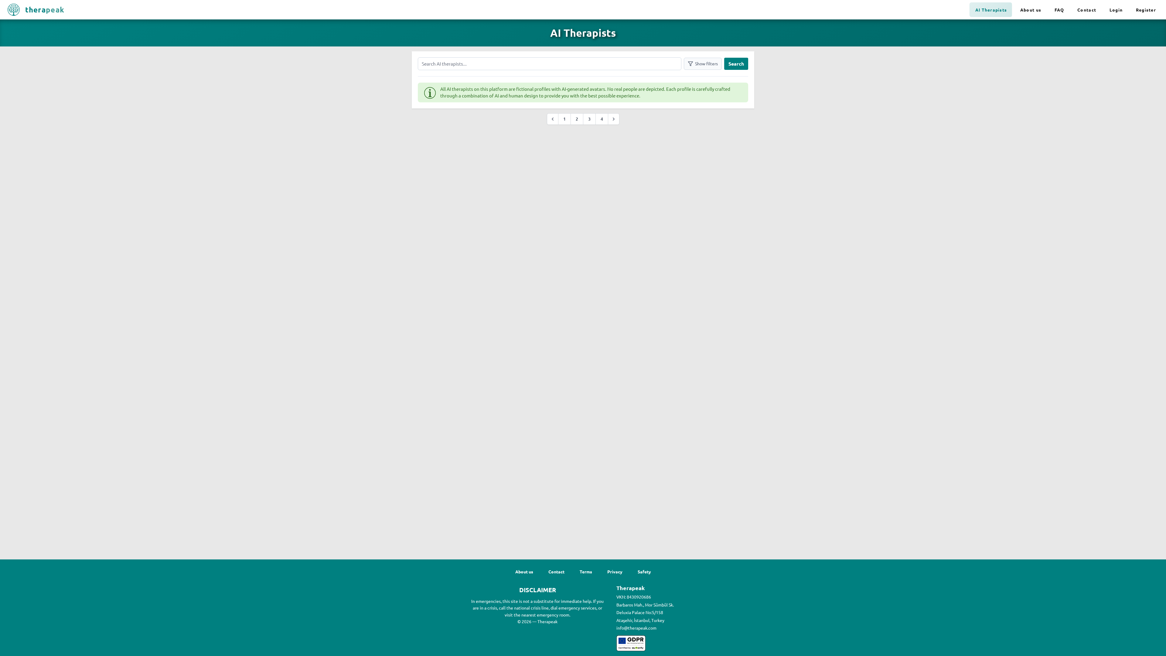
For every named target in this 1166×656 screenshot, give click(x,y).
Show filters (706, 63)
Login (1116, 9)
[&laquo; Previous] (552, 119)
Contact (1086, 9)
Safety (644, 571)
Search (736, 63)
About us (1030, 9)
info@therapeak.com (636, 627)
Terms (586, 571)
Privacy (614, 571)
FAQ (1059, 9)
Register (1146, 9)
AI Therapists (991, 9)
